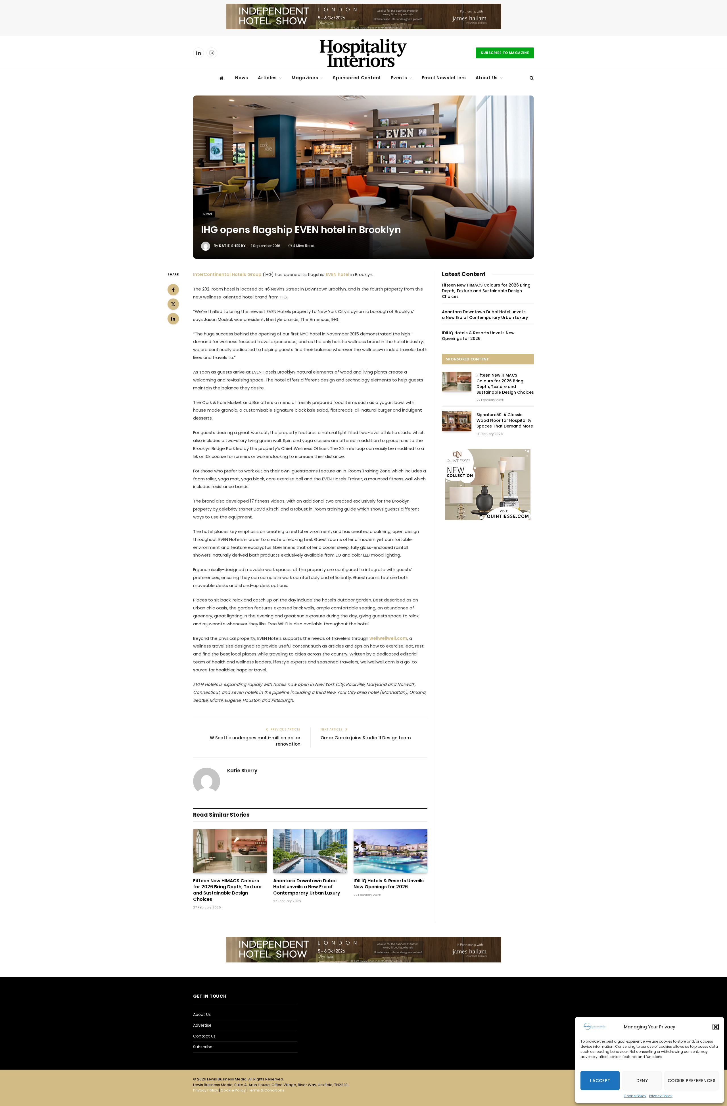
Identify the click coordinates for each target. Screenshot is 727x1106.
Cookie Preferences (691, 1081)
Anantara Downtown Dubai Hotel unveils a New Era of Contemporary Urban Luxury (306, 887)
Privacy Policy (660, 1095)
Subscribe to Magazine (505, 52)
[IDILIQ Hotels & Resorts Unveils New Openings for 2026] (390, 851)
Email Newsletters (444, 78)
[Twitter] (173, 304)
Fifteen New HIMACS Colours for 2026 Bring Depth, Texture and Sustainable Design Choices (227, 890)
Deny (642, 1081)
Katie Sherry (232, 245)
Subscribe (202, 1047)
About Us (487, 78)
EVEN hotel (337, 274)
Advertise (202, 1025)
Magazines (305, 78)
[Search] (531, 78)
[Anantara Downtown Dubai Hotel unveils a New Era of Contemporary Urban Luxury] (310, 851)
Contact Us (204, 1036)
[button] (715, 1027)
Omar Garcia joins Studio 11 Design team (366, 738)
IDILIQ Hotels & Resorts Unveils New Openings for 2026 (389, 884)
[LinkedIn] (173, 318)
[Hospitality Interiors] (363, 53)
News (241, 78)
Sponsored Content (357, 78)
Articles (267, 78)
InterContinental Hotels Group (228, 274)
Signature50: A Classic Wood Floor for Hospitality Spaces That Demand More (505, 420)
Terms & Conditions (266, 1090)
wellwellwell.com (388, 638)
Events (399, 78)
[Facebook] (173, 289)
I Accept (600, 1081)
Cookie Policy (635, 1095)
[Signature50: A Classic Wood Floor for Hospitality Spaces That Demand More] (456, 421)
